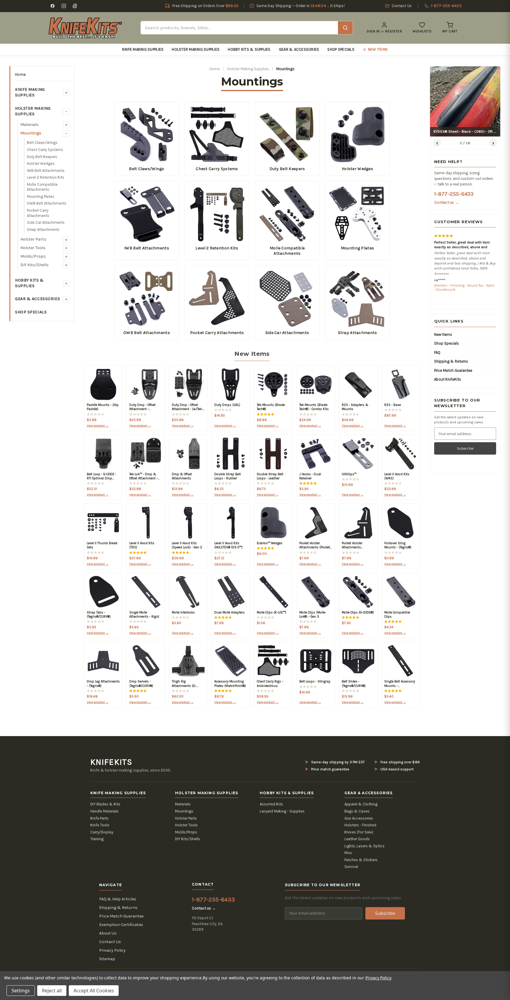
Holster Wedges (41, 163)
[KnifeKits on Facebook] (52, 5)
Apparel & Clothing (360, 804)
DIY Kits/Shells (34, 264)
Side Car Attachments (46, 222)
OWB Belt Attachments (46, 203)
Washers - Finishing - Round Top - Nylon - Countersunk (464, 288)
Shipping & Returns (451, 361)
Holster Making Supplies (196, 49)
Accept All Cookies (93, 990)
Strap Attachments (43, 229)
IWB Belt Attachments (46, 170)
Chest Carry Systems (45, 149)
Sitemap (107, 958)
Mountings (30, 133)
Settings (21, 990)
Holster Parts (33, 239)
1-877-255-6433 (453, 194)
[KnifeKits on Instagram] (64, 5)
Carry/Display (101, 832)
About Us (108, 933)
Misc (348, 853)
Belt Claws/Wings (42, 142)
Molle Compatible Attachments (42, 187)
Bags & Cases (357, 811)
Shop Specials (340, 49)
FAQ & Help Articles (117, 899)
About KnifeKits (447, 379)
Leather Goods (357, 839)
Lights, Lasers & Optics (364, 846)
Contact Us (110, 941)
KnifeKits (111, 762)
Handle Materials (104, 811)
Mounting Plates (40, 196)
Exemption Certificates (121, 924)
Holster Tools (32, 247)
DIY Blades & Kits (105, 804)
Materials (29, 124)
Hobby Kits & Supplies (249, 49)
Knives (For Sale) (358, 832)
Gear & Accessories (299, 49)
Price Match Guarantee (453, 370)
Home (20, 74)
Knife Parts (99, 818)
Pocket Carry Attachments (38, 213)
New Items (443, 334)
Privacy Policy (112, 950)
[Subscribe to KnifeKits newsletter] (75, 5)
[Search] (345, 27)
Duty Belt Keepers (42, 156)
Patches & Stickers (360, 860)
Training (97, 839)
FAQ (437, 352)
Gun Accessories (358, 818)
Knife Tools (99, 825)
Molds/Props (33, 256)
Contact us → (446, 202)
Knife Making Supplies (143, 49)
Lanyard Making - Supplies (282, 811)
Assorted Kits (271, 804)
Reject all (52, 990)
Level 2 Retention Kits (45, 177)
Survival (351, 866)
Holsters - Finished (360, 825)
